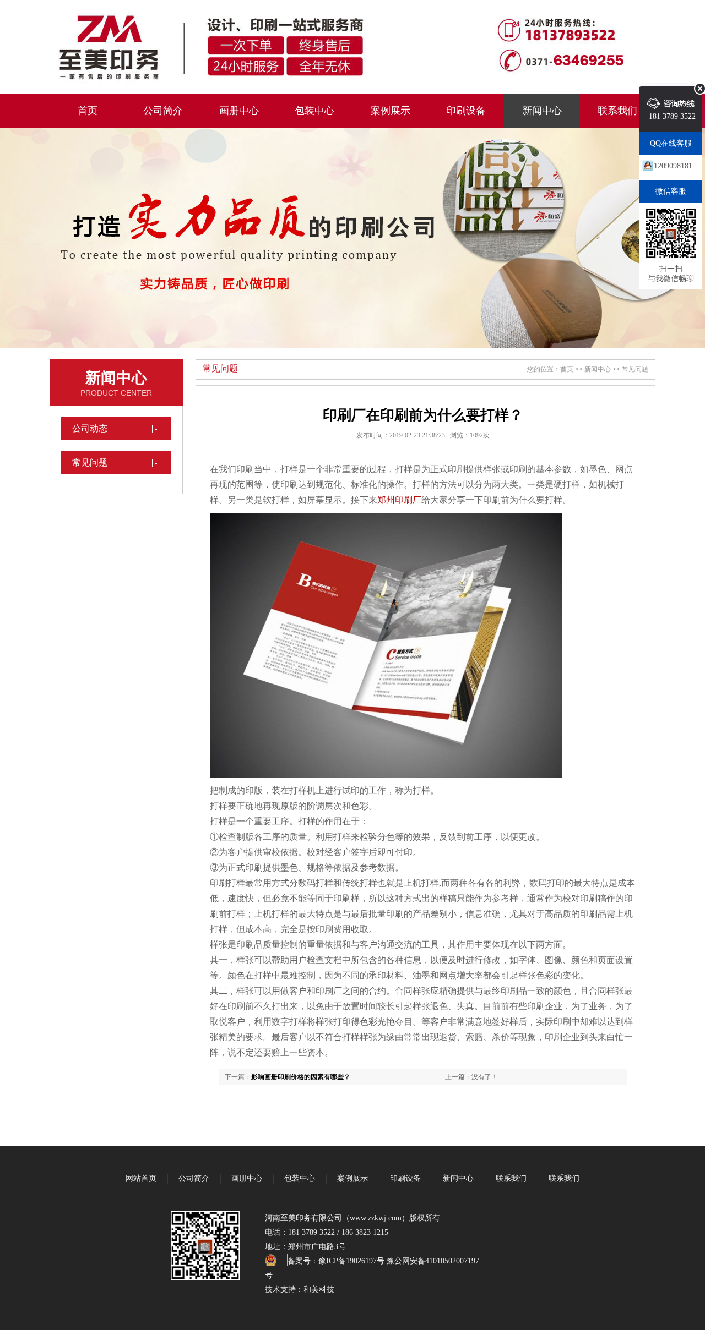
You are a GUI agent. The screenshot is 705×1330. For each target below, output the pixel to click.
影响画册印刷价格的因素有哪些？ (300, 1077)
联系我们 (617, 110)
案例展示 (390, 110)
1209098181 (673, 166)
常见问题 (89, 462)
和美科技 (318, 1289)
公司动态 (89, 428)
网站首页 (141, 1178)
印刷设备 (466, 110)
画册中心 (239, 110)
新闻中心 (542, 110)
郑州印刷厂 (399, 500)
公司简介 (163, 110)
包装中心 (314, 110)
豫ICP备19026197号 (351, 1261)
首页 (87, 110)
